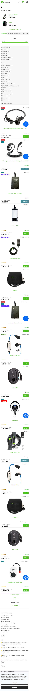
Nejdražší (10, 33)
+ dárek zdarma (7, 57)
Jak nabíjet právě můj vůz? (7, 615)
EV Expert (6, 71)
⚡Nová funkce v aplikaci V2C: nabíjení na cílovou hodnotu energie (14, 660)
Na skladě (6, 47)
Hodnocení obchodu (5, 630)
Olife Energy (7, 89)
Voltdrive (6, 98)
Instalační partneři (5, 617)
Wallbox (6, 100)
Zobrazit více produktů (14, 29)
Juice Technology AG (8, 83)
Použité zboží (7, 59)
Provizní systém (4, 632)
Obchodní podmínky (5, 621)
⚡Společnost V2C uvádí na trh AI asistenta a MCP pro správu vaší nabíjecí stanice (15, 651)
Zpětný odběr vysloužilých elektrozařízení (10, 628)
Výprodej (6, 55)
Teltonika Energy (8, 93)
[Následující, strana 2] (15, 599)
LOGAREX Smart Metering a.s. (11, 85)
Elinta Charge (7, 69)
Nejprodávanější (18, 33)
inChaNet (6, 81)
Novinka (6, 51)
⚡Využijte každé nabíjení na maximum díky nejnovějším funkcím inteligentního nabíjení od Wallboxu (14, 643)
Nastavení (14, 683)
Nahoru (16, 605)
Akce (5, 49)
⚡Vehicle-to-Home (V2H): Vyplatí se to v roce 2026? (13, 647)
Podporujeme (4, 634)
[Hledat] (19, 1)
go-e (5, 77)
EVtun (5, 75)
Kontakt (2, 635)
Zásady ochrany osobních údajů (8, 623)
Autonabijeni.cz (7, 65)
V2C (5, 96)
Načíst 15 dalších (15, 594)
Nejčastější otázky (5, 619)
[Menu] (26, 1)
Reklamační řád (4, 624)
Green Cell (6, 79)
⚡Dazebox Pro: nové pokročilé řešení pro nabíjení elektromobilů (12, 656)
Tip (5, 53)
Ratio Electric (7, 91)
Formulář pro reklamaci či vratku (8, 626)
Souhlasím (14, 687)
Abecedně (25, 33)
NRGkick (6, 87)
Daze (5, 67)
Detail (25, 136)
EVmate (6, 73)
